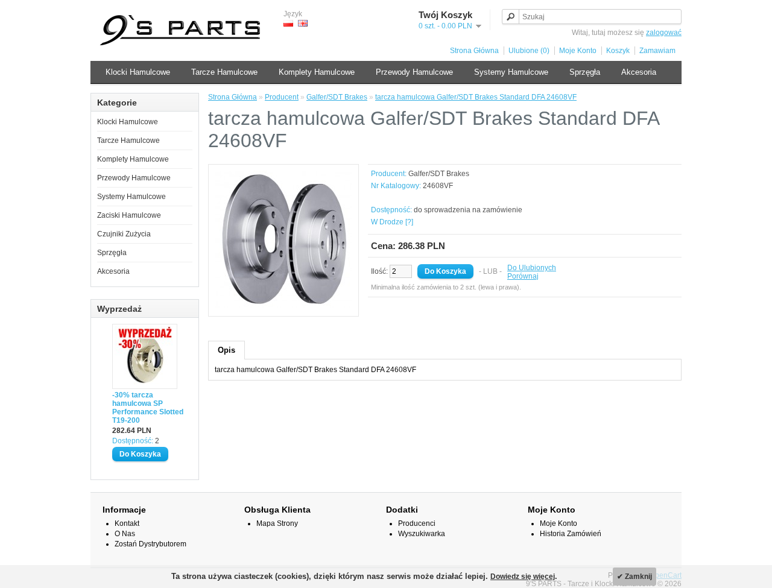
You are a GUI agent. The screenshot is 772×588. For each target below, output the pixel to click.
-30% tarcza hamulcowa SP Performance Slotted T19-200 (147, 408)
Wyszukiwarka (421, 534)
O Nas (125, 534)
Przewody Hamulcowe (414, 72)
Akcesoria (638, 72)
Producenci (416, 523)
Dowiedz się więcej (522, 576)
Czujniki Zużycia (124, 234)
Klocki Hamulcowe (138, 72)
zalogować (664, 32)
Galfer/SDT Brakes (336, 97)
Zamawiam (657, 50)
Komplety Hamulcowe (317, 72)
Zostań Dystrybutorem (150, 544)
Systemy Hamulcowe (511, 72)
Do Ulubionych (531, 268)
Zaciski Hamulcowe (129, 215)
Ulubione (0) (528, 50)
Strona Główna (474, 50)
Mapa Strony (277, 523)
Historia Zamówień (570, 534)
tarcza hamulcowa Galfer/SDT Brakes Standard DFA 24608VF (476, 97)
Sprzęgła (584, 72)
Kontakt (127, 523)
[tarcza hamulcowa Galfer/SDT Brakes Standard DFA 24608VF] (283, 306)
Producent (282, 97)
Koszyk (618, 50)
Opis (226, 350)
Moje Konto (577, 50)
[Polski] (288, 23)
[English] (303, 23)
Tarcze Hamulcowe (224, 72)
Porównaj (523, 276)
